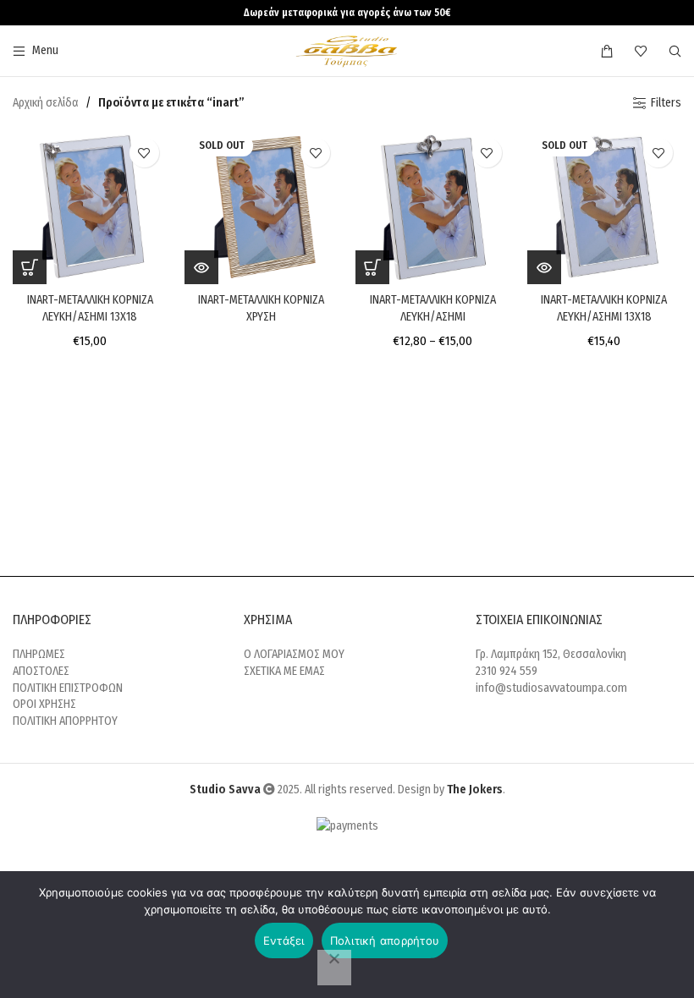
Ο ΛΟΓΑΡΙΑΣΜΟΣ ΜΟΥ (294, 654)
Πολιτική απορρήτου (385, 940)
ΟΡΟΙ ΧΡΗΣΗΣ (44, 704)
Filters (666, 103)
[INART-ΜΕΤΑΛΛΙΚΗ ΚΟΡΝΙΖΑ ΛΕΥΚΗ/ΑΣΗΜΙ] (432, 206)
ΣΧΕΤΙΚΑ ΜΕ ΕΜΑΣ (284, 671)
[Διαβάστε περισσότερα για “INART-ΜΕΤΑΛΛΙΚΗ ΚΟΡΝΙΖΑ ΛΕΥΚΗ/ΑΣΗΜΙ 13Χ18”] (544, 267)
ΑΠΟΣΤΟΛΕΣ (41, 671)
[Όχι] (334, 967)
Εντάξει (284, 940)
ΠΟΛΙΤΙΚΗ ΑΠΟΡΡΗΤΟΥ (65, 721)
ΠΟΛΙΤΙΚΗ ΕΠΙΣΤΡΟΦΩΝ (68, 688)
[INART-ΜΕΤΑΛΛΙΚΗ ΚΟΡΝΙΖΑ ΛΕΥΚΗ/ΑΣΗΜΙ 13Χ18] (90, 206)
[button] (30, 267)
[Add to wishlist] (144, 152)
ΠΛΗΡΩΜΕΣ (39, 654)
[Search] (675, 51)
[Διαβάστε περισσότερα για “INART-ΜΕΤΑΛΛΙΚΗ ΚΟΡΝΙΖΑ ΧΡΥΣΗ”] (201, 267)
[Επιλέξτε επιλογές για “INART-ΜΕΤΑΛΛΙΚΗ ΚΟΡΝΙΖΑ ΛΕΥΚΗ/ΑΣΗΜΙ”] (372, 267)
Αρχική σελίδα (46, 103)
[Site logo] (347, 50)
